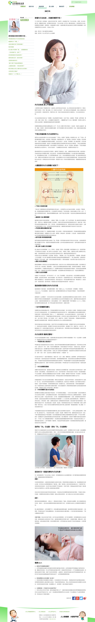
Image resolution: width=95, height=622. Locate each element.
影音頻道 (71, 6)
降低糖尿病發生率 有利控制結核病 (16, 38)
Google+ (77, 598)
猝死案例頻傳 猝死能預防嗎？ (15, 55)
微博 (84, 598)
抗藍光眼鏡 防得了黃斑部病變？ (16, 44)
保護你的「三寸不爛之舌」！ (15, 74)
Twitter (81, 598)
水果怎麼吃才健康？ (13, 71)
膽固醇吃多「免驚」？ (14, 41)
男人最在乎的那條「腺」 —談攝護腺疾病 (18, 49)
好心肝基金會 (42, 611)
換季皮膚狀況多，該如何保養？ (16, 57)
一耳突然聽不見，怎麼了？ (15, 52)
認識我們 (23, 6)
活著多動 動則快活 (13, 60)
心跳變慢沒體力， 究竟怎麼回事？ (16, 65)
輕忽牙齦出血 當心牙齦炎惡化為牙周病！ (18, 68)
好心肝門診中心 (52, 611)
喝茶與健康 (11, 47)
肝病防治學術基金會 (64, 611)
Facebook (74, 598)
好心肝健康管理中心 (31, 611)
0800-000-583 (52, 619)
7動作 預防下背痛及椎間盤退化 (16, 63)
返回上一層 (25, 20)
